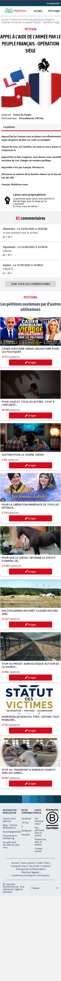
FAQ (47, 865)
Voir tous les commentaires (30, 286)
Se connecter (53, 3)
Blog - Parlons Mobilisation (10, 829)
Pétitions (16, 19)
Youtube (25, 837)
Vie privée (34, 868)
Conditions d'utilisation (23, 878)
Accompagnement (12, 834)
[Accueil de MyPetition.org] (15, 11)
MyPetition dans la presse (40, 844)
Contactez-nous (19, 868)
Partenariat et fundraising (10, 839)
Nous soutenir (28, 865)
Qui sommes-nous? (39, 824)
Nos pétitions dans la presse (39, 834)
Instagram (26, 833)
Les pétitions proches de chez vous (11, 847)
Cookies (45, 868)
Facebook (26, 821)
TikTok (25, 825)
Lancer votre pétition (9, 822)
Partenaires (43, 878)
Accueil (38, 11)
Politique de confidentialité (30, 871)
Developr (7, 894)
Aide (40, 865)
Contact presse (39, 852)
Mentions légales (30, 875)
